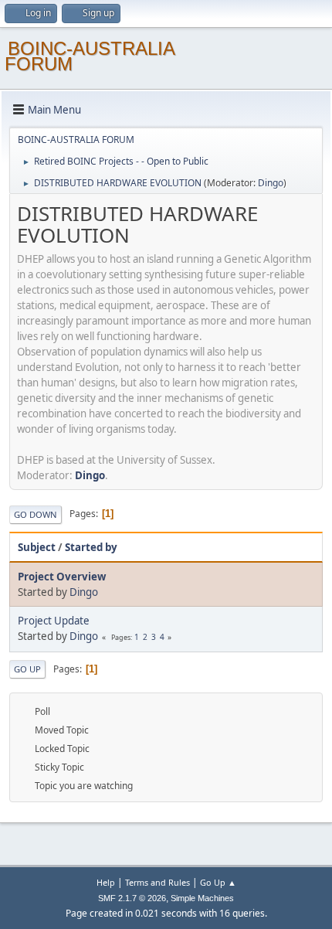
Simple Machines (202, 898)
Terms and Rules (157, 882)
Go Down (35, 514)
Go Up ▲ (218, 882)
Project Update (54, 621)
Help (106, 882)
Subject (37, 547)
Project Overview (62, 577)
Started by (91, 547)
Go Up (27, 669)
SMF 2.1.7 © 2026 (132, 898)
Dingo (270, 182)
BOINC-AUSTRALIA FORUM (89, 56)
